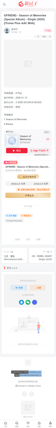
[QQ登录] (21, 302)
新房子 (14, 29)
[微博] (31, 394)
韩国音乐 (27, 215)
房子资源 (12, 215)
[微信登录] (28, 302)
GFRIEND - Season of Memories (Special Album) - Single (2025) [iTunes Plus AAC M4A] (25, 19)
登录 (20, 287)
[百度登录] (34, 302)
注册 (39, 287)
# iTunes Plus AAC (14, 220)
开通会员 (29, 195)
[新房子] (28, 362)
